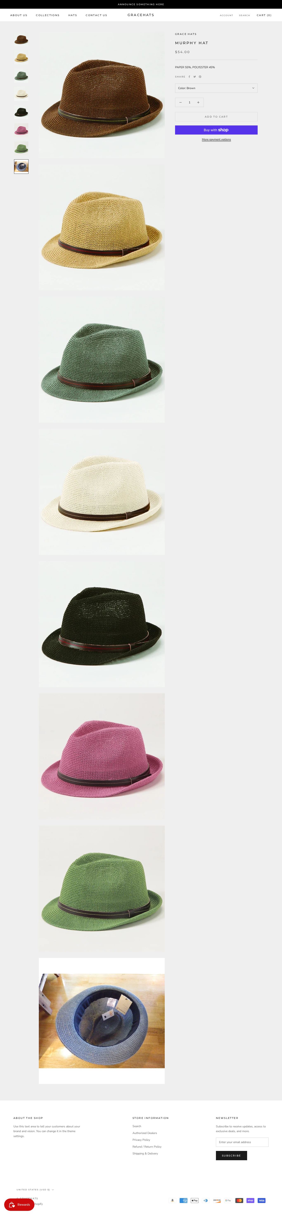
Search (244, 15)
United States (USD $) (33, 1189)
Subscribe (231, 1155)
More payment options (216, 139)
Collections (47, 15)
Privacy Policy (141, 1140)
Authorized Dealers (145, 1133)
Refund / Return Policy (147, 1147)
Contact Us (96, 15)
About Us (18, 15)
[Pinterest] (200, 76)
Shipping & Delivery (145, 1153)
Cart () (264, 15)
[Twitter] (194, 76)
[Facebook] (189, 76)
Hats (72, 15)
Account (226, 15)
